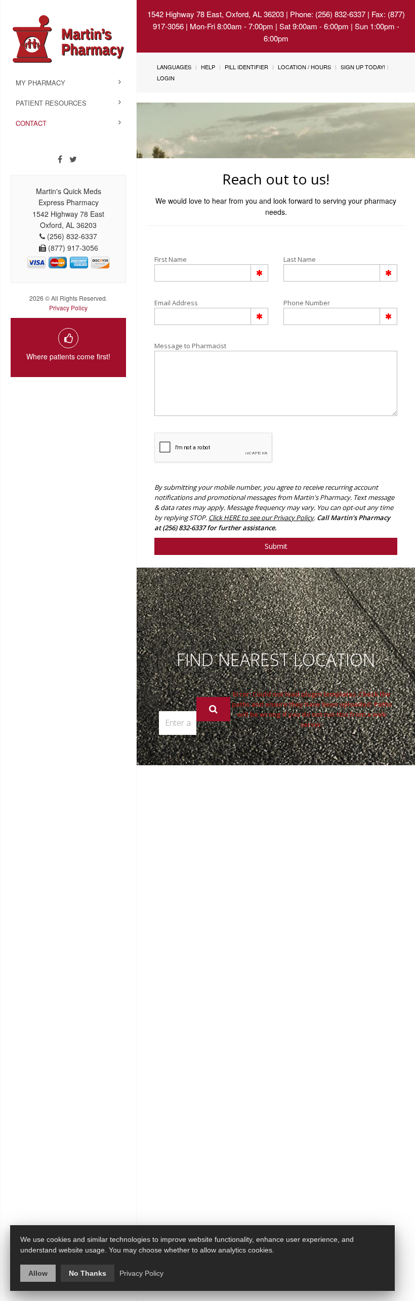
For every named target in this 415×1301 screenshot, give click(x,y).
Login (166, 78)
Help (208, 67)
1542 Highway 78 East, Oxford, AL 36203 (215, 14)
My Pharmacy (40, 82)
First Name (170, 259)
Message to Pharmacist (190, 345)
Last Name (299, 259)
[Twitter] (73, 159)
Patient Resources (51, 103)
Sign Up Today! (363, 67)
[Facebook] (60, 159)
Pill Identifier (246, 67)
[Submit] (213, 709)
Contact (31, 123)
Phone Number (306, 302)
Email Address (176, 302)
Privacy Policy (68, 307)
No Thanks (87, 1273)
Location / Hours (304, 67)
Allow (38, 1273)
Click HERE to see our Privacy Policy (261, 517)
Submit (276, 546)
